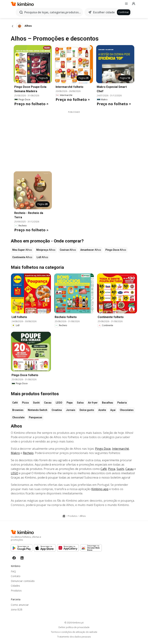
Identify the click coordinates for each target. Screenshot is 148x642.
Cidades (15, 585)
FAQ (13, 571)
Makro (15, 453)
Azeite (102, 410)
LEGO (59, 402)
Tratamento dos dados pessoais (74, 636)
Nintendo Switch (37, 410)
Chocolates (127, 410)
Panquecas (35, 417)
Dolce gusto (87, 410)
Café (15, 402)
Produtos (16, 590)
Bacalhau (107, 402)
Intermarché (120, 449)
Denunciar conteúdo (23, 581)
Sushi (36, 402)
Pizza (25, 402)
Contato (15, 576)
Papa (70, 402)
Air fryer (93, 402)
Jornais (70, 410)
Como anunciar (20, 604)
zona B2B (16, 609)
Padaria (122, 402)
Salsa (80, 402)
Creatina (57, 410)
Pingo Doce (103, 449)
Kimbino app (99, 489)
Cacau (47, 402)
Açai (113, 410)
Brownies (17, 410)
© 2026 (74, 622)
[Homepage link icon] (63, 516)
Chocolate (18, 417)
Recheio (28, 453)
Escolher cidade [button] (104, 12)
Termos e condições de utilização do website (74, 632)
